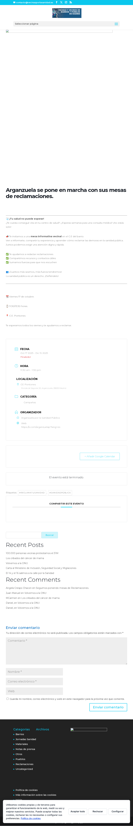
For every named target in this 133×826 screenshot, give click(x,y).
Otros (19, 754)
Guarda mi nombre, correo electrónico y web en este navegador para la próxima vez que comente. (67, 699)
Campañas (30, 402)
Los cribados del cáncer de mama (25, 558)
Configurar (118, 811)
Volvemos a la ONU (17, 563)
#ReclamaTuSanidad (32, 493)
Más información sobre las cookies (36, 794)
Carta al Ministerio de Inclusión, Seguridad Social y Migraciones (41, 568)
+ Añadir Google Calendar (100, 456)
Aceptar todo (78, 811)
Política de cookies (27, 790)
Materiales (22, 744)
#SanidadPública (60, 493)
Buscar (50, 535)
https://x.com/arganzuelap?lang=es (40, 427)
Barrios (20, 734)
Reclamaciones (24, 764)
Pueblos (20, 759)
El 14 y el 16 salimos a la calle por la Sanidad (30, 573)
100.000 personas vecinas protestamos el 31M (32, 553)
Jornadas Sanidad (26, 739)
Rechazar (98, 811)
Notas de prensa (25, 749)
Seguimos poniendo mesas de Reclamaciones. (62, 588)
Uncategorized (24, 769)
